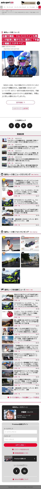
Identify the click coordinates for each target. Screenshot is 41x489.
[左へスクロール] (1, 7)
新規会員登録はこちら (21, 453)
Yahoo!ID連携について (21, 479)
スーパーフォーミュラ (20, 7)
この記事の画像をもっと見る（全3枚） (20, 76)
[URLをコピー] (29, 125)
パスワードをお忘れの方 (21, 449)
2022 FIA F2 (17, 108)
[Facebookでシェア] (17, 125)
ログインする (20, 445)
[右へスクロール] (39, 7)
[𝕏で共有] (11, 125)
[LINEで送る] (23, 125)
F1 (4, 7)
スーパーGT (10, 7)
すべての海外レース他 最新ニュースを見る (24, 397)
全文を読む (19, 102)
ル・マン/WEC (31, 7)
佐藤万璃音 (25, 108)
